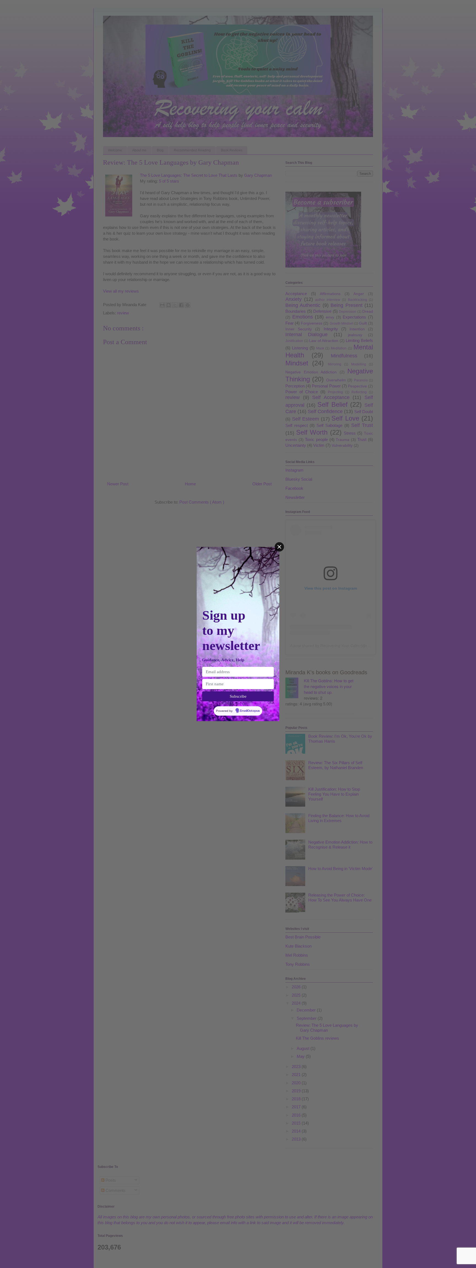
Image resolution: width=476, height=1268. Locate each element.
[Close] (279, 547)
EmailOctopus (250, 711)
